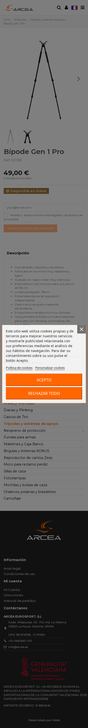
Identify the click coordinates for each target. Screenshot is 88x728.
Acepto (44, 380)
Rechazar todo (44, 393)
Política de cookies (19, 367)
